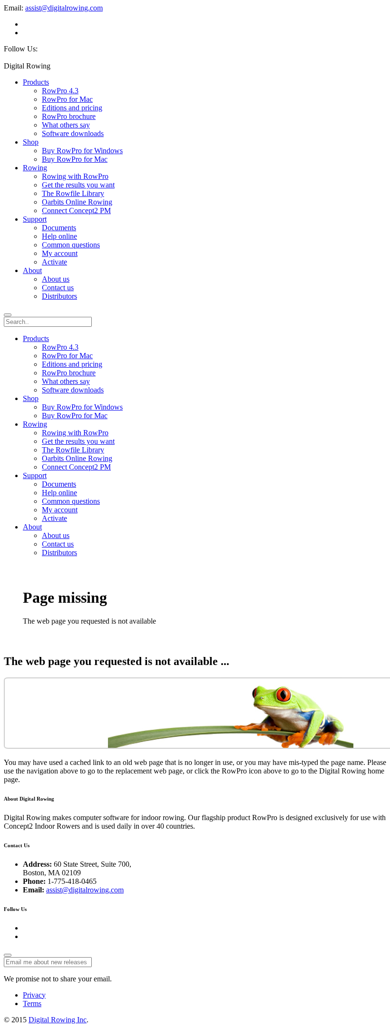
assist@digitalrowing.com (64, 8)
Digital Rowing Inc (58, 1020)
